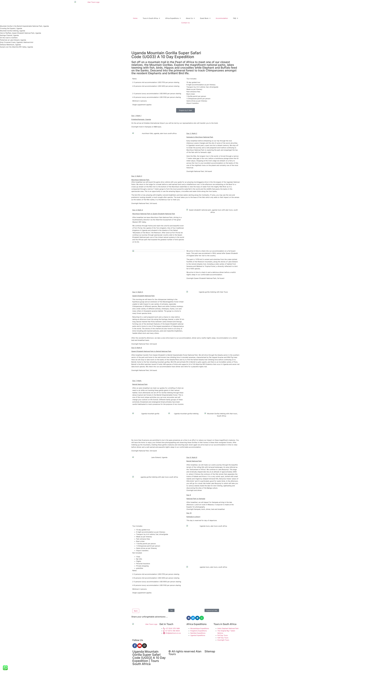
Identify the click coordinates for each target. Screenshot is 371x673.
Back (136, 611)
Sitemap (210, 651)
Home (135, 18)
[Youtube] (139, 645)
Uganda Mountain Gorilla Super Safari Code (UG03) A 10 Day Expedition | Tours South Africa (149, 658)
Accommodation (222, 18)
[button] (188, 618)
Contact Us (185, 23)
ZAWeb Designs (157, 669)
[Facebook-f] (134, 645)
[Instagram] (144, 645)
